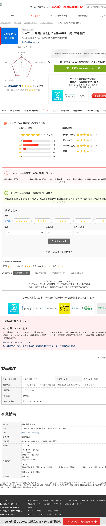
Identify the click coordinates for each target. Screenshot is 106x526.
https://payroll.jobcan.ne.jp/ (31, 433)
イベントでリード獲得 (51, 511)
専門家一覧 (57, 504)
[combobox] (5, 232)
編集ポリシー (72, 500)
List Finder (31, 514)
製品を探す (35, 15)
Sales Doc (58, 514)
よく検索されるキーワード (72, 504)
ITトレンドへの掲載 (34, 511)
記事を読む (83, 15)
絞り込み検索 (61, 241)
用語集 (30, 507)
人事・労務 (17, 23)
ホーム (12, 15)
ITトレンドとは (33, 500)
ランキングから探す (59, 15)
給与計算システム (30, 23)
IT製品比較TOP (5, 23)
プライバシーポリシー (87, 500)
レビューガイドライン (58, 500)
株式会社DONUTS (30, 42)
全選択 (8, 221)
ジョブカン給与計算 (46, 23)
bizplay (49, 514)
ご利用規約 (44, 500)
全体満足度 (14, 85)
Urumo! (41, 514)
